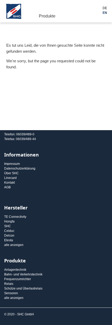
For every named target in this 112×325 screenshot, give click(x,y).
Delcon (9, 235)
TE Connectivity (15, 217)
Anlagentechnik (15, 270)
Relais (8, 284)
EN (105, 13)
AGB (7, 187)
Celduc (9, 231)
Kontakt (9, 182)
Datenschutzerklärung (19, 168)
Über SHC (11, 173)
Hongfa (9, 221)
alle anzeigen (13, 245)
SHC (7, 226)
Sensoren (11, 293)
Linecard (10, 178)
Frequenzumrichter (17, 279)
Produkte (47, 16)
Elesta (8, 240)
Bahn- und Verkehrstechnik (23, 274)
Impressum (12, 164)
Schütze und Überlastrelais (23, 288)
